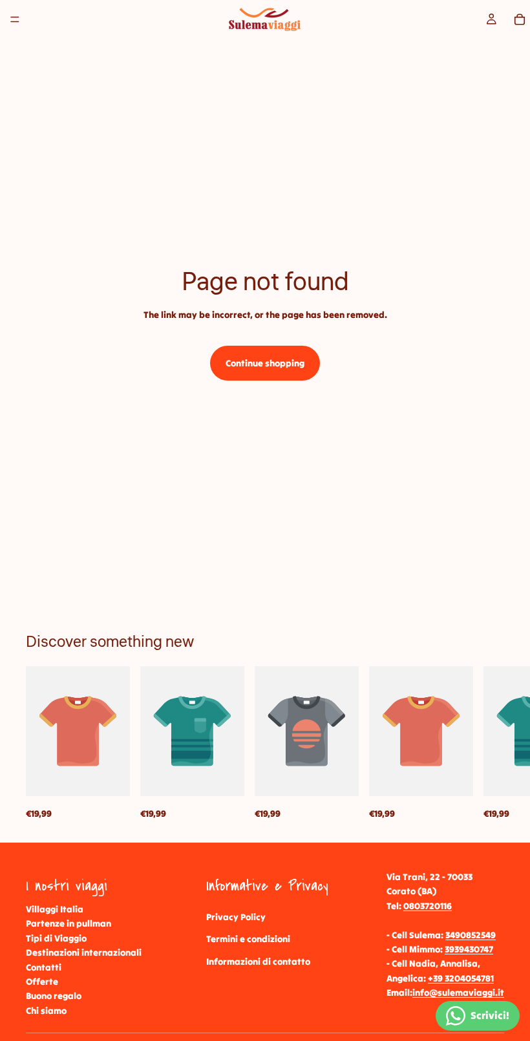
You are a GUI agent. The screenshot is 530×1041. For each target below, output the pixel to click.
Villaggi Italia (54, 909)
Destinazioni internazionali (84, 953)
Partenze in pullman (68, 924)
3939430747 (469, 949)
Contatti (43, 967)
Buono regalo (53, 996)
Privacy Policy (236, 917)
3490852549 (470, 935)
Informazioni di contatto (258, 961)
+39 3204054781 (461, 978)
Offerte (42, 981)
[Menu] (15, 19)
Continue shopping (265, 363)
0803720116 (427, 906)
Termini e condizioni (248, 939)
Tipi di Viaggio (56, 938)
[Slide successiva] (490, 744)
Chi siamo (46, 1010)
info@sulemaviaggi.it (458, 993)
